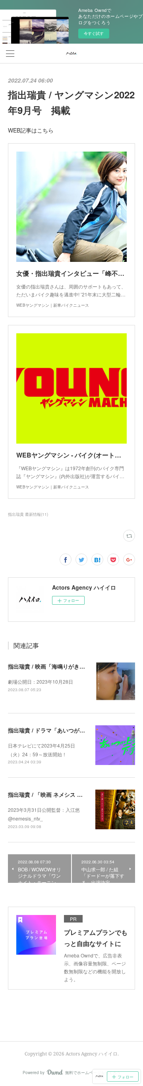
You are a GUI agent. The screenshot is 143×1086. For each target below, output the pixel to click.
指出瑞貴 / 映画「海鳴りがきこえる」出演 (60, 666)
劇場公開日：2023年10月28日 (40, 681)
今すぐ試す (94, 33)
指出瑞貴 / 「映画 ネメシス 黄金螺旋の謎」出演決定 (73, 794)
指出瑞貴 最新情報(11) (28, 514)
